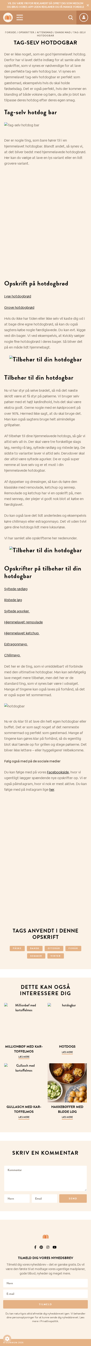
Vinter (56, 955)
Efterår (54, 948)
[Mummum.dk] (45, 1236)
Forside (10, 32)
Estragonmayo (16, 644)
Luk (85, 1247)
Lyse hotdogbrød (17, 296)
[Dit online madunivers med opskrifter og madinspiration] (8, 17)
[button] (7, 1339)
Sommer (36, 955)
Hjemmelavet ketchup (22, 633)
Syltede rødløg (16, 589)
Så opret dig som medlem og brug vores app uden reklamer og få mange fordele (45, 5)
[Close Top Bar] (88, 5)
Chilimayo (12, 655)
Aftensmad (45, 32)
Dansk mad (63, 32)
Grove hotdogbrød (19, 307)
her (51, 789)
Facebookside (58, 772)
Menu (20, 17)
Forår (73, 948)
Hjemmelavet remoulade (23, 622)
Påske (17, 948)
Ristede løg (13, 600)
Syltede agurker (17, 611)
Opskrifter (26, 32)
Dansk (34, 948)
